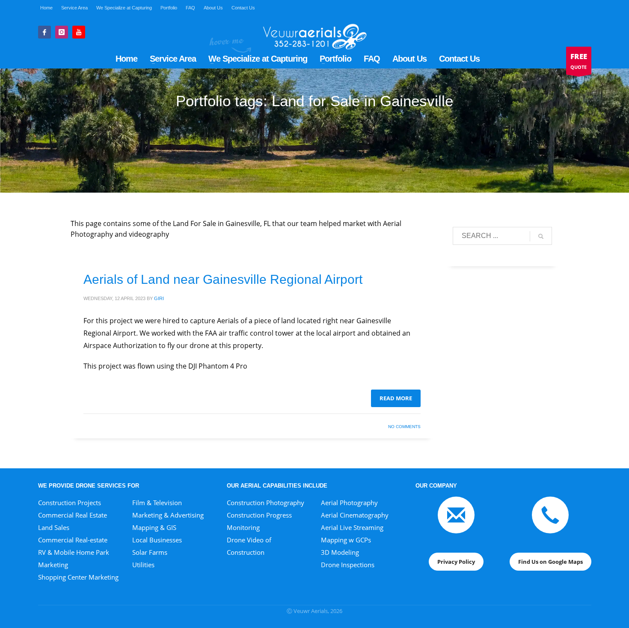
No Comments (404, 426)
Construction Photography (265, 502)
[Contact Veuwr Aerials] (456, 514)
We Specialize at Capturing (124, 7)
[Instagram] (61, 32)
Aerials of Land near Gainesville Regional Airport (222, 279)
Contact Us (243, 7)
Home (46, 7)
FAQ (190, 7)
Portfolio (168, 7)
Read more (396, 398)
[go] (541, 236)
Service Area (74, 7)
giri (159, 298)
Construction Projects (69, 502)
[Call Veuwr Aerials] (550, 514)
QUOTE (578, 60)
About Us (213, 7)
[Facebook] (44, 32)
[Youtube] (78, 32)
